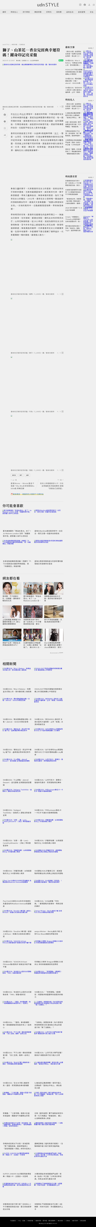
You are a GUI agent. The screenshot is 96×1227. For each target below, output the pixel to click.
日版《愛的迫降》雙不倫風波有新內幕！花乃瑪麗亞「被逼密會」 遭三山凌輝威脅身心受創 (48, 1115)
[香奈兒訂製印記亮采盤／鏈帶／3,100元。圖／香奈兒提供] (37, 265)
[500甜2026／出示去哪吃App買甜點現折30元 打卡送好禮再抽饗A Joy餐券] (48, 738)
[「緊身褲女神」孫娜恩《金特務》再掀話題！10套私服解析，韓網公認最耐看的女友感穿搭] (88, 201)
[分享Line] (5, 121)
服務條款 (38, 1220)
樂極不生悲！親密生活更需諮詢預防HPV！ (11, 644)
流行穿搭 (26, 12)
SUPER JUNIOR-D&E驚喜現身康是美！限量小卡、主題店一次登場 (17, 1174)
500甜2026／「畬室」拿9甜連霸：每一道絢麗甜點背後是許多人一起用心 (17, 1025)
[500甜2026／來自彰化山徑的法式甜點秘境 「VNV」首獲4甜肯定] (17, 980)
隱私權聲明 (51, 1220)
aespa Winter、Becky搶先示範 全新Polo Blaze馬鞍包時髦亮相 (48, 932)
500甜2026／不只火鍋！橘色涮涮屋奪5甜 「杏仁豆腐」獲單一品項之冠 (17, 1055)
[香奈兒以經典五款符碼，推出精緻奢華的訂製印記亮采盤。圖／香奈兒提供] (33, 84)
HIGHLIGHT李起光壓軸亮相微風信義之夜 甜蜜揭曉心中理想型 (48, 690)
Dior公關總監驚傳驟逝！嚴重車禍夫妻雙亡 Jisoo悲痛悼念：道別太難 (53, 645)
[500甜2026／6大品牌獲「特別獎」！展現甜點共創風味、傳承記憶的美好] (48, 889)
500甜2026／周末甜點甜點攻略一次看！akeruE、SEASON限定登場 (17, 720)
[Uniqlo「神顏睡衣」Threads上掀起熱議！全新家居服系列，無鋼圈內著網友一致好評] (88, 219)
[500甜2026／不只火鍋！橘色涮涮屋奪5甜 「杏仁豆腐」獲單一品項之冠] (17, 1041)
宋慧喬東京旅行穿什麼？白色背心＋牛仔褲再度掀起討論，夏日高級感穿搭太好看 (32, 621)
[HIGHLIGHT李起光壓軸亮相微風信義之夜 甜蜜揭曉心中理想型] (48, 677)
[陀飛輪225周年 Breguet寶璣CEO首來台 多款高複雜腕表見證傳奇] (48, 950)
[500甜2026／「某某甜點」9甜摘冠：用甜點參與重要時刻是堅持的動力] (48, 980)
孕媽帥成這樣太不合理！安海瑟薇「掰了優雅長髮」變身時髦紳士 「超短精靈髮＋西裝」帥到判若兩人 (17, 1146)
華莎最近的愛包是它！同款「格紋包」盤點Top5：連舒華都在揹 (73, 228)
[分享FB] (5, 114)
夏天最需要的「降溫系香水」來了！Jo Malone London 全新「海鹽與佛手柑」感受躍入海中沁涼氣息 (17, 533)
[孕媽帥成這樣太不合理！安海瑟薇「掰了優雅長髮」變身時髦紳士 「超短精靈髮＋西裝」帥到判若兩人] (17, 1132)
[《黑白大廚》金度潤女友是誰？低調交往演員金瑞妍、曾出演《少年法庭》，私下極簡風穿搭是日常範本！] (88, 53)
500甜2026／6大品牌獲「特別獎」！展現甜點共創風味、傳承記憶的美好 (48, 903)
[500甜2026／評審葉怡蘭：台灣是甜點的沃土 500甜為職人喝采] (48, 829)
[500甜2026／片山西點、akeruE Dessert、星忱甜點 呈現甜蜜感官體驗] (17, 768)
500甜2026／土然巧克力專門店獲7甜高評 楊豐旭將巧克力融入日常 (48, 1053)
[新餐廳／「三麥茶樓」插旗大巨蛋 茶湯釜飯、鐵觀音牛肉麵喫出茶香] (17, 1102)
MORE (90, 48)
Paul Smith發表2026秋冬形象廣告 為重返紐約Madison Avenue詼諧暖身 (17, 903)
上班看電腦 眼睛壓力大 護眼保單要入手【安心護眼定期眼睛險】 (12, 621)
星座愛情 (81, 12)
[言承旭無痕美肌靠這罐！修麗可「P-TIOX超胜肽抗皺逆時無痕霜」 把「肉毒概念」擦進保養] (17, 550)
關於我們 (75, 1220)
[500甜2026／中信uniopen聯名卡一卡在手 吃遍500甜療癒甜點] (48, 799)
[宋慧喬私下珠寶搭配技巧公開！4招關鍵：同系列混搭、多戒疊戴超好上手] (48, 1192)
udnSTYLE (6, 44)
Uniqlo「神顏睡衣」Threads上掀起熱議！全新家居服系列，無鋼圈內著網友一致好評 (73, 220)
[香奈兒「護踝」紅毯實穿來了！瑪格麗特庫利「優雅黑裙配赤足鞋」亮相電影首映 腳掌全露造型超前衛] (88, 151)
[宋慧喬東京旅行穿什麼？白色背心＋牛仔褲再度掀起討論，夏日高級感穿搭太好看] (17, 1192)
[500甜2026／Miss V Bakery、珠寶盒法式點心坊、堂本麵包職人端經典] (17, 677)
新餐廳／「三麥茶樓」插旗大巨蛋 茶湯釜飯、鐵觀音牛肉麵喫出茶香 (16, 1114)
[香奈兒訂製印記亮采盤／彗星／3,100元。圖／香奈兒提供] (37, 441)
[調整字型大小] (5, 135)
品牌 (27, 475)
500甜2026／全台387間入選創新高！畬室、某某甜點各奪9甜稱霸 (16, 1084)
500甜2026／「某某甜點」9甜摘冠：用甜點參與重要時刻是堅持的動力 (48, 994)
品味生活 (69, 12)
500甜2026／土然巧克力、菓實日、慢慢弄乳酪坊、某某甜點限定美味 (48, 781)
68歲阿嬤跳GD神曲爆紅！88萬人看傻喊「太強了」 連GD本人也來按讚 (32, 645)
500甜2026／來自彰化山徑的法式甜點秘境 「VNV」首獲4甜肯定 (17, 993)
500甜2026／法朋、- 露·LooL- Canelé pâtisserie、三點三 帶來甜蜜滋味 (17, 843)
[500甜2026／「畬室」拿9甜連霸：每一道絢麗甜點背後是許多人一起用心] (17, 1011)
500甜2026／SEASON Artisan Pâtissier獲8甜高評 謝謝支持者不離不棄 (17, 964)
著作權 (45, 1220)
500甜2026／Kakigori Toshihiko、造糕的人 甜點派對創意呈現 (17, 812)
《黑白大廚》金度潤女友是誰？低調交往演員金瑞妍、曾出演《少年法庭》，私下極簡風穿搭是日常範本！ (73, 56)
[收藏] (5, 128)
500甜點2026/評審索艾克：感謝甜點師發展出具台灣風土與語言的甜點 (48, 871)
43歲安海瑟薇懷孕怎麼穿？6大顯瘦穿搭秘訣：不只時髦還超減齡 (73, 192)
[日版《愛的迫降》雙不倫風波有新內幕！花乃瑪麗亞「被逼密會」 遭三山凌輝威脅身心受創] (48, 1102)
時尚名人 (14, 12)
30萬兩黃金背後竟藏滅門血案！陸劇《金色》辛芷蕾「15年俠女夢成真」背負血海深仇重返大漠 (48, 1176)
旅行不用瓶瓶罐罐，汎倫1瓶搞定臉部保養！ (53, 620)
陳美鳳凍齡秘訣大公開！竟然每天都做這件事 (53, 598)
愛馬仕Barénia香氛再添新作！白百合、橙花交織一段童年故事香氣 (48, 532)
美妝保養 (38, 12)
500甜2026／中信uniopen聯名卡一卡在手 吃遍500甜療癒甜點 (47, 811)
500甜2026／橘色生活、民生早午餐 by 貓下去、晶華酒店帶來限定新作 (17, 750)
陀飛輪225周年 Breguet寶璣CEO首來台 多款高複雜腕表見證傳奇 (48, 962)
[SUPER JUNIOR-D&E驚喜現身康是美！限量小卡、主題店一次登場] (17, 1162)
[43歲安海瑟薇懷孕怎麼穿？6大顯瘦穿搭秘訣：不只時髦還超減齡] (88, 192)
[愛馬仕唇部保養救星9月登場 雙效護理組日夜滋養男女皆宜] (48, 550)
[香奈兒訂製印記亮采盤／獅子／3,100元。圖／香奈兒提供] (37, 324)
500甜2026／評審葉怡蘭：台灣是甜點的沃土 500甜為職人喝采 (48, 841)
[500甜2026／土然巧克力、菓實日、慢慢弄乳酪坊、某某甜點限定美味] (48, 768)
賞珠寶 (59, 12)
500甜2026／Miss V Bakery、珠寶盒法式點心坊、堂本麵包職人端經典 (17, 690)
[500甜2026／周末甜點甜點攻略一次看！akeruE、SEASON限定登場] (17, 708)
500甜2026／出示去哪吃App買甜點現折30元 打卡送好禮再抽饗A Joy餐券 (48, 752)
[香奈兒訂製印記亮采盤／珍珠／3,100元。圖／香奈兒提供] (37, 382)
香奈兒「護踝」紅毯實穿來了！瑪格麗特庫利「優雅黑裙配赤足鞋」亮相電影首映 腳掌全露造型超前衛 (73, 153)
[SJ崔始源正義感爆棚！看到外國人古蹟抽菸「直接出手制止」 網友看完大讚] (48, 1071)
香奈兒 (14, 475)
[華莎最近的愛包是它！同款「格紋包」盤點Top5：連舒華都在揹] (88, 228)
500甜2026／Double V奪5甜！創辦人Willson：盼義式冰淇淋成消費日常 (17, 934)
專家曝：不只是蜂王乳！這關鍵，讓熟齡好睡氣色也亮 (11, 598)
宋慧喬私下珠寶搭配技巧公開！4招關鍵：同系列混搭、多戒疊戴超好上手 (48, 1206)
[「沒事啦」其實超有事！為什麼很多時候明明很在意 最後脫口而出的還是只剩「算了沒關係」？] (48, 1011)
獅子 (21, 475)
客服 (23, 1220)
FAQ (19, 1220)
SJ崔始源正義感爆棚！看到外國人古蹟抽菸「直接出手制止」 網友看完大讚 (48, 1085)
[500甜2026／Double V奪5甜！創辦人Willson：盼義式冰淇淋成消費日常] (17, 920)
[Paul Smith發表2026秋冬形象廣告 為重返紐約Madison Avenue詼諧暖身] (17, 889)
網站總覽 (83, 1220)
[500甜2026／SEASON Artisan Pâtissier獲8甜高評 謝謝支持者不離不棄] (17, 950)
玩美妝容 (22, 44)
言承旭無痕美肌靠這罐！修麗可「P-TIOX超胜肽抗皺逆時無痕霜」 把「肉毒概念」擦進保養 (17, 563)
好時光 (49, 12)
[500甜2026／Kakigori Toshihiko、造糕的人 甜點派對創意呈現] (17, 799)
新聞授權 (30, 1220)
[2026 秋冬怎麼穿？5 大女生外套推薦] (88, 210)
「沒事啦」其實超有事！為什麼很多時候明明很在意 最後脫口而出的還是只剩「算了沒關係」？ (48, 1025)
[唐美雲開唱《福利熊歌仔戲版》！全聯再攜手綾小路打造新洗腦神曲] (48, 1132)
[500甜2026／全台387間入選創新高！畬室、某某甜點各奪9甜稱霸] (17, 1071)
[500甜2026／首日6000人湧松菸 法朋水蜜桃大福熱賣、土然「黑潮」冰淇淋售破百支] (48, 708)
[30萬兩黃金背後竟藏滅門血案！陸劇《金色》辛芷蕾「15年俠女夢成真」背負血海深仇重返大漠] (48, 1162)
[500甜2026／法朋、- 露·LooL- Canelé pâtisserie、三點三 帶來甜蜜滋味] (17, 829)
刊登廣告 (13, 1220)
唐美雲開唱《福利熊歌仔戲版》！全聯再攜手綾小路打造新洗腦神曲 (48, 1144)
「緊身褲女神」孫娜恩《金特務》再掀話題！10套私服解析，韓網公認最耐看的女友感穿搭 (73, 202)
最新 (4, 12)
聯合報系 (60, 1220)
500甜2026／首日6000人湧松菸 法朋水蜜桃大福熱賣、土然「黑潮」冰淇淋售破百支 (48, 721)
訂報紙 (68, 1220)
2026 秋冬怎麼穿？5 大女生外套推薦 (73, 209)
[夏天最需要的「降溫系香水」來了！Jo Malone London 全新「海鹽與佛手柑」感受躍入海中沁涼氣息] (17, 519)
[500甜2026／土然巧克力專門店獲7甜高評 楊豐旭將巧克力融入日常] (48, 1041)
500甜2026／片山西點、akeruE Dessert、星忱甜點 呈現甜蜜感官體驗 (17, 782)
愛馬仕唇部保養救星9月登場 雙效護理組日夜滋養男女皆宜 (48, 562)
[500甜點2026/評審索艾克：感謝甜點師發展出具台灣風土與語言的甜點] (48, 859)
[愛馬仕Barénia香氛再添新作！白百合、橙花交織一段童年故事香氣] (48, 519)
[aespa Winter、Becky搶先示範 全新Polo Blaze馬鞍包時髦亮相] (48, 920)
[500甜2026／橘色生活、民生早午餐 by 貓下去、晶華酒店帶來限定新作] (17, 738)
